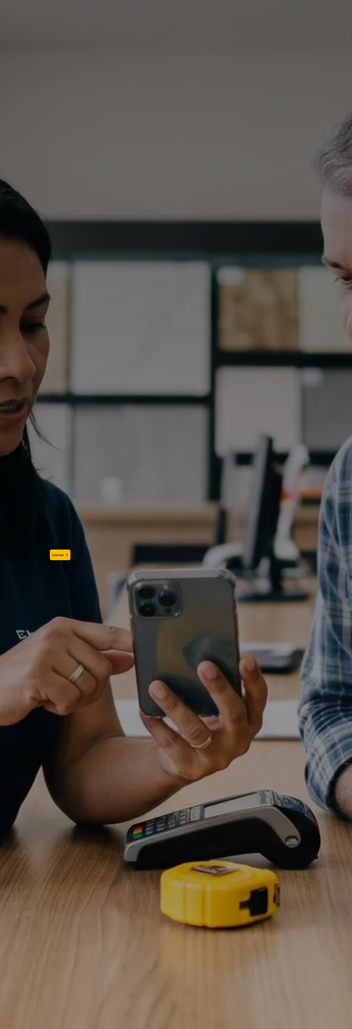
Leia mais (58, 555)
